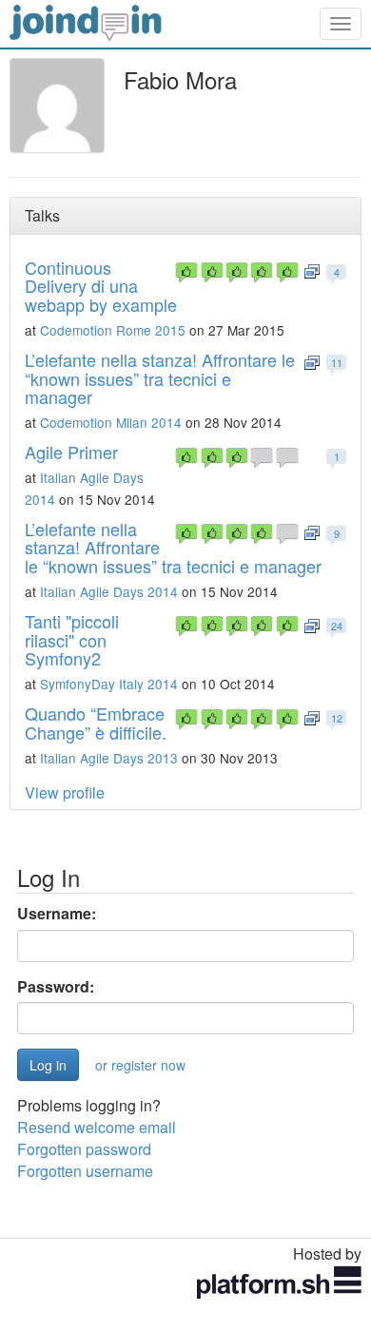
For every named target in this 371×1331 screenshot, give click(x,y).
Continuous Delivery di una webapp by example (101, 286)
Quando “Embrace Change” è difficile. (95, 722)
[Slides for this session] (312, 270)
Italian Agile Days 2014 (109, 591)
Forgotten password (84, 1149)
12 (336, 717)
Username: (56, 913)
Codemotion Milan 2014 (111, 422)
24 (336, 625)
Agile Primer (71, 451)
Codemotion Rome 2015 (113, 329)
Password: (55, 986)
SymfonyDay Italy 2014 (109, 683)
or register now (140, 1064)
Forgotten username (85, 1171)
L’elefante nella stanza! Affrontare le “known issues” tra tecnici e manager (160, 378)
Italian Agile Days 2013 (109, 757)
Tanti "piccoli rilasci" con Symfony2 (72, 639)
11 (336, 362)
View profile (65, 792)
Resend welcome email (96, 1127)
